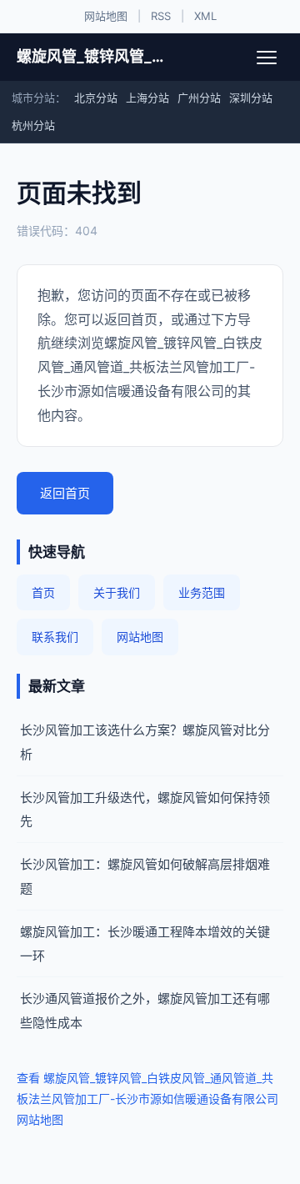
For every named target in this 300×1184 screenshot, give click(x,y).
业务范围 (201, 592)
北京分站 (96, 97)
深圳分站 (250, 97)
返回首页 (65, 493)
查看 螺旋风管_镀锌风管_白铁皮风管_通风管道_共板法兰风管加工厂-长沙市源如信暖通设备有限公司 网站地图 (147, 1098)
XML (205, 16)
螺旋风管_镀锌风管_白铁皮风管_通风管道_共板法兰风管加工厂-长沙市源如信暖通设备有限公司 (90, 56)
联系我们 (55, 637)
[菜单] (266, 57)
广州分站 (199, 97)
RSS (161, 16)
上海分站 (147, 97)
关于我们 (116, 592)
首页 (43, 592)
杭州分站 (33, 125)
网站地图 (106, 16)
